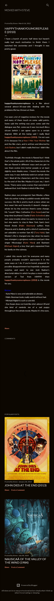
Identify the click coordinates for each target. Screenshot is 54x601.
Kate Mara (29, 242)
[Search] (47, 4)
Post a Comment (18, 490)
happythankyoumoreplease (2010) (21, 137)
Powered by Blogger (29, 585)
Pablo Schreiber (37, 215)
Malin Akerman (27, 225)
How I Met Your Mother (34, 140)
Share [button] (7, 328)
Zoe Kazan (36, 212)
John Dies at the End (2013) (26, 485)
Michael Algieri (12, 246)
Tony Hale (39, 232)
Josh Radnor (10, 147)
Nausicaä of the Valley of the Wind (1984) (25, 560)
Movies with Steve (17, 10)
